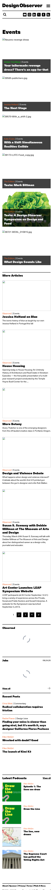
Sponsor (13, 886)
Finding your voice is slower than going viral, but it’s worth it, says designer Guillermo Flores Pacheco (25, 725)
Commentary (20, 703)
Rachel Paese (8, 718)
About (5, 886)
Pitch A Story (39, 886)
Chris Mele (7, 703)
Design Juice (22, 718)
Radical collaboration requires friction (22, 708)
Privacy (21, 886)
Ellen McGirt (8, 737)
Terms (29, 886)
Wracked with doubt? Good (20, 740)
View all (6, 688)
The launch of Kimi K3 (16, 751)
